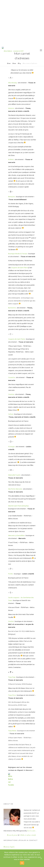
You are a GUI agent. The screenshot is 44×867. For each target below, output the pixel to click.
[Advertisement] (22, 23)
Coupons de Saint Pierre (19, 267)
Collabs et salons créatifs (27, 835)
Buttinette (12, 308)
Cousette (11, 377)
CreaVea (11, 394)
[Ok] (41, 858)
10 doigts (11, 446)
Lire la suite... (32, 831)
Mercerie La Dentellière (16, 535)
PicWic (10, 574)
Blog (19, 63)
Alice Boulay (12, 82)
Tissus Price (12, 695)
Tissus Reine (12, 730)
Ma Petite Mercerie (15, 489)
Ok (22, 863)
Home (9, 63)
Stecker (11, 621)
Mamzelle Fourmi (14, 475)
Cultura (10, 414)
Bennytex (11, 196)
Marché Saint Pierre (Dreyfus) (18, 506)
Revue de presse (12, 835)
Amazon (11, 108)
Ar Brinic (11, 159)
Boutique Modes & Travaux (17, 253)
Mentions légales (9, 847)
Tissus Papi (11, 677)
